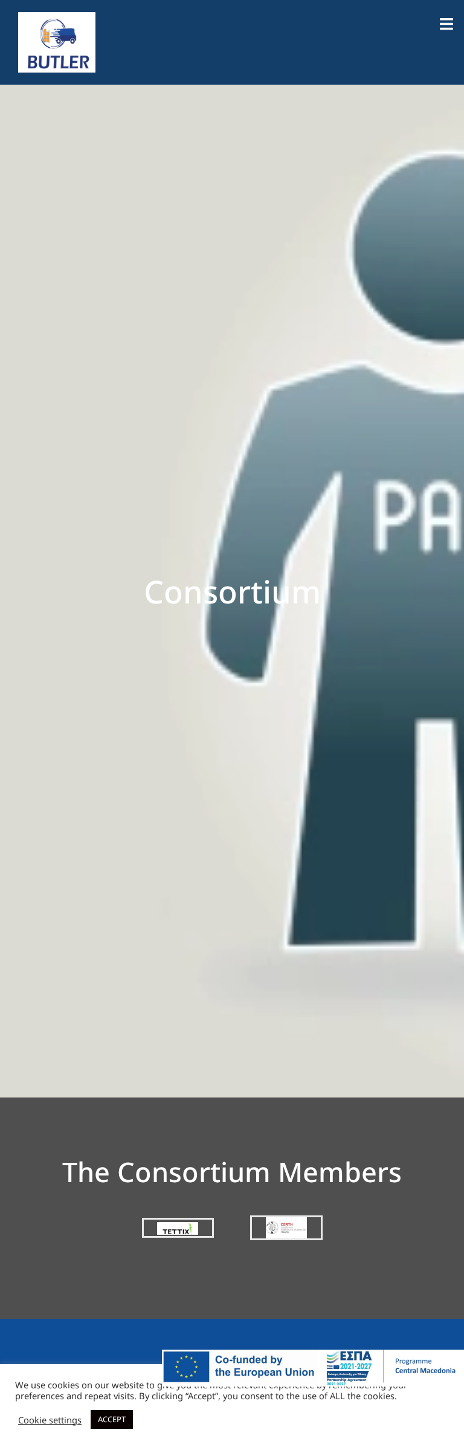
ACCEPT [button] (112, 1419)
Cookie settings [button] (50, 1419)
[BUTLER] (56, 41)
